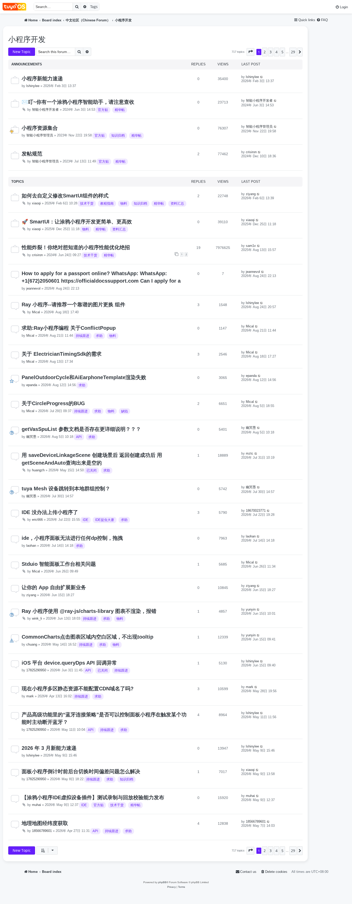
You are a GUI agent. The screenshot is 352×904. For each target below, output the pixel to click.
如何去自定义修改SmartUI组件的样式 (65, 195)
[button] (250, 52)
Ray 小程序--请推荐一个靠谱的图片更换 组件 (73, 304)
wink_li (37, 618)
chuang (31, 644)
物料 (123, 203)
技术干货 (87, 203)
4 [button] (276, 51)
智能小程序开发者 (45, 109)
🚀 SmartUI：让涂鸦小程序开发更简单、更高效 (77, 221)
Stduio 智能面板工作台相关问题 (59, 564)
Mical (36, 312)
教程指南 (107, 203)
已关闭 (92, 470)
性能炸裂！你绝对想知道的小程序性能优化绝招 (76, 247)
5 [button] (282, 51)
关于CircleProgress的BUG (53, 403)
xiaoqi (36, 203)
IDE (85, 520)
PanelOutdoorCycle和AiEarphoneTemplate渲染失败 (84, 377)
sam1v (251, 246)
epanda (31, 385)
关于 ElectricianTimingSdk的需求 (62, 354)
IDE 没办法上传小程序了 (50, 512)
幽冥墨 (31, 437)
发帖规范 (32, 154)
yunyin (251, 609)
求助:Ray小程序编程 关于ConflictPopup (69, 328)
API (79, 437)
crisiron (251, 152)
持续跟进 (82, 336)
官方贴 (103, 110)
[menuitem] (341, 7)
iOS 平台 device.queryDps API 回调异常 (69, 663)
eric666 (37, 519)
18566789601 (42, 831)
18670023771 (256, 510)
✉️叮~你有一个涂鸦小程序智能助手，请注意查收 (78, 102)
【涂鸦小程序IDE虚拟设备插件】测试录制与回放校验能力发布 (93, 797)
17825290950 (36, 670)
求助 (99, 336)
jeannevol (33, 288)
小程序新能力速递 (42, 78)
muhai (36, 805)
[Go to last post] (261, 77)
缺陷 (124, 411)
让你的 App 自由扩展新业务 (54, 587)
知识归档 (118, 135)
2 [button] (265, 51)
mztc (249, 453)
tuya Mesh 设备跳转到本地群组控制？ (66, 488)
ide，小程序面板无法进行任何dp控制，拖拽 (72, 538)
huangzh (38, 470)
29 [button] (293, 51)
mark (30, 696)
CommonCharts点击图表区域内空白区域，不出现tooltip (87, 637)
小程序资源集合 (40, 128)
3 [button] (271, 51)
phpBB (162, 882)
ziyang (251, 194)
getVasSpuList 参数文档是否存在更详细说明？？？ (81, 429)
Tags (94, 6)
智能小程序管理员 (39, 135)
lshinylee (32, 86)
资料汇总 (177, 203)
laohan (31, 545)
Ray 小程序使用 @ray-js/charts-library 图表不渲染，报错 (89, 611)
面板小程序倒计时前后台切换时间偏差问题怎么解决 (81, 771)
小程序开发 (27, 39)
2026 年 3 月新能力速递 (49, 748)
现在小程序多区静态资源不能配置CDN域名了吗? (77, 688)
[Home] (17, 7)
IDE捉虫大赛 (104, 520)
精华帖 (120, 110)
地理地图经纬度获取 (45, 823)
